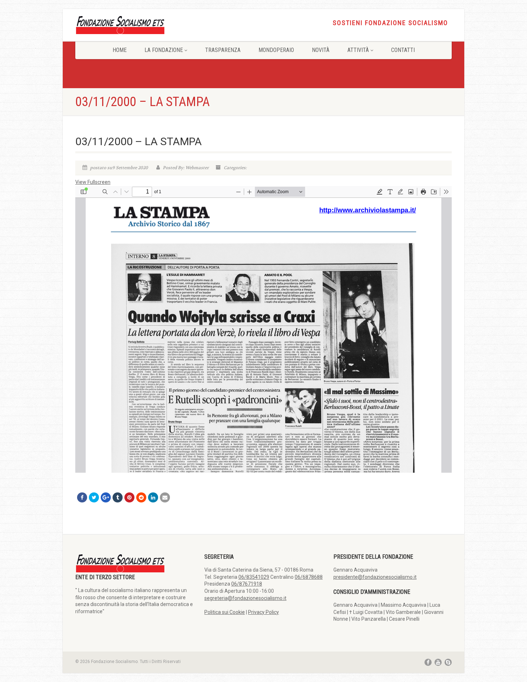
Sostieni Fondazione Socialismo (390, 23)
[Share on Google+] (106, 497)
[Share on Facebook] (82, 497)
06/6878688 (309, 577)
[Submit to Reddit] (141, 497)
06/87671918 (246, 584)
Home (120, 50)
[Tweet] (94, 497)
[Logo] (134, 24)
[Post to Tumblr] (118, 497)
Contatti (403, 50)
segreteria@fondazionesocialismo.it (245, 598)
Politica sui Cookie (224, 612)
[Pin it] (129, 497)
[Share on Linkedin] (153, 497)
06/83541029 (253, 577)
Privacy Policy (263, 612)
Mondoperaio (276, 50)
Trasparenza (223, 50)
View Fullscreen (92, 182)
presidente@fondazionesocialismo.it (375, 577)
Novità (320, 50)
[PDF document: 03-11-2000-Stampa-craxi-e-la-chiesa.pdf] (263, 329)
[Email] (165, 497)
